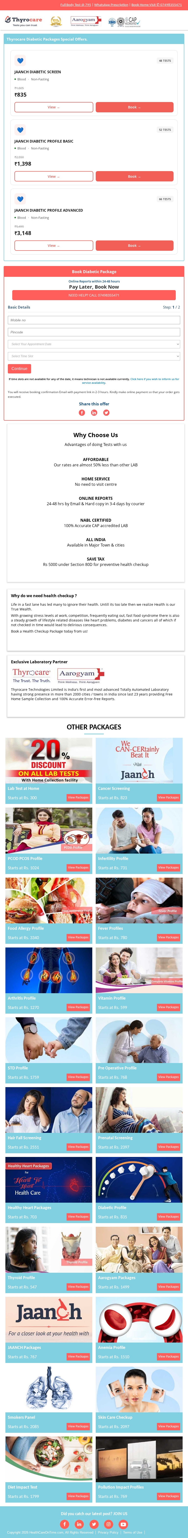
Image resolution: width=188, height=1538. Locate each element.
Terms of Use (132, 1532)
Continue (19, 369)
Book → (134, 107)
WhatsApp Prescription (111, 5)
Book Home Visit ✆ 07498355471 (156, 5)
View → (54, 107)
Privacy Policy (108, 1532)
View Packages (78, 797)
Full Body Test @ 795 (75, 5)
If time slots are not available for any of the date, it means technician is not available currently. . (94, 380)
